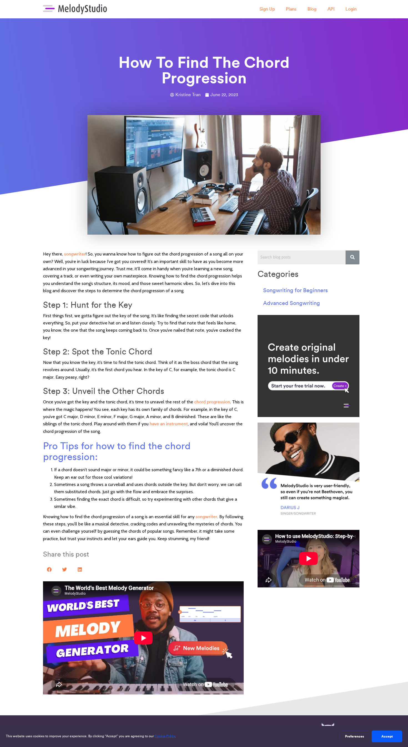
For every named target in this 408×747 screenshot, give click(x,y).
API (331, 9)
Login (351, 9)
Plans (291, 9)
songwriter (75, 254)
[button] (49, 569)
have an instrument (169, 423)
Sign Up (267, 9)
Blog (312, 9)
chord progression (212, 401)
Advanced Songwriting (291, 303)
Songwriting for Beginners (295, 290)
